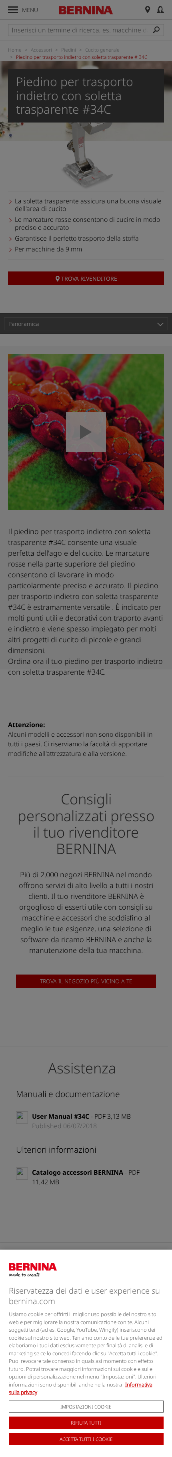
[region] (86, 1353)
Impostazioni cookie (86, 1406)
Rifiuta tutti (86, 1422)
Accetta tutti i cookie (86, 1439)
